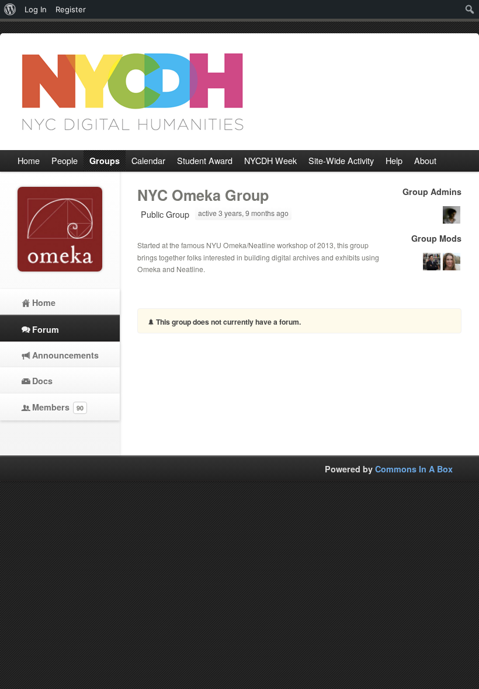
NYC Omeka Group (203, 195)
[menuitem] (10, 9)
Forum (45, 329)
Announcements (65, 355)
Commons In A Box (414, 469)
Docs (42, 381)
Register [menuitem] (70, 9)
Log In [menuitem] (36, 9)
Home (43, 302)
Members (58, 407)
